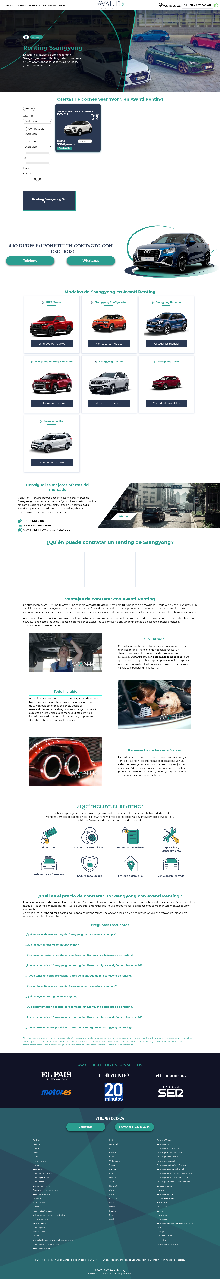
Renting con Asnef (166, 1161)
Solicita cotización (197, 5)
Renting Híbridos (41, 1177)
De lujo (160, 1231)
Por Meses (162, 1206)
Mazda (112, 1211)
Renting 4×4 (163, 1144)
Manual (36, 1156)
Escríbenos (86, 1126)
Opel (111, 1173)
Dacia (112, 1206)
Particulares (49, 5)
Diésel (36, 1206)
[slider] (24, 153)
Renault (113, 1186)
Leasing (161, 1190)
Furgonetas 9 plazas (42, 1211)
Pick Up (160, 1227)
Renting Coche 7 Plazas (168, 1148)
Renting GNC (163, 1219)
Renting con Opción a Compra (171, 1165)
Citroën (112, 1152)
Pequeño (37, 1169)
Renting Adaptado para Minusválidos (175, 1223)
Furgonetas (38, 1181)
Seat (111, 1156)
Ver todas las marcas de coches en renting (53, 1240)
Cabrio (160, 1211)
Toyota (112, 1165)
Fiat (111, 1140)
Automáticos (39, 1231)
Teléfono (30, 260)
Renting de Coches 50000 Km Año (173, 1181)
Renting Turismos (41, 1194)
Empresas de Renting (167, 1244)
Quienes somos (164, 1236)
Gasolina (37, 1198)
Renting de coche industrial (170, 1169)
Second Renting (40, 1223)
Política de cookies (111, 1273)
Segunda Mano (40, 1219)
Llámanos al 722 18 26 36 (134, 1126)
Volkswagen (115, 1161)
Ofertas (9, 5)
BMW (112, 1202)
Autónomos (34, 5)
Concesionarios (164, 1186)
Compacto (38, 1148)
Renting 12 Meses (165, 1140)
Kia (110, 1148)
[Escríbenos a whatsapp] (216, 5)
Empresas (21, 5)
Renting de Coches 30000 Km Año (173, 1177)
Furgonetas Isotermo (167, 1198)
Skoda (112, 1215)
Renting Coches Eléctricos (169, 1152)
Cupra (112, 1190)
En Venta (37, 1236)
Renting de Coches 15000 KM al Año (174, 1173)
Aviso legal (93, 1273)
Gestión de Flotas (41, 1186)
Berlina (36, 1140)
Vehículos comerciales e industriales (50, 1215)
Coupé (36, 1152)
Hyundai (113, 1144)
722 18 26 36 (172, 5)
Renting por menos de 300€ (46, 1244)
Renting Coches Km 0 (167, 1156)
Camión (37, 1144)
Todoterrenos (39, 1202)
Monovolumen (40, 1161)
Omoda (113, 1198)
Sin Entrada (162, 1240)
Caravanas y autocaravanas (46, 1190)
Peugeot (113, 1169)
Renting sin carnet (42, 1248)
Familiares (162, 1202)
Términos (127, 1273)
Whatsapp (90, 260)
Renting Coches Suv (42, 1173)
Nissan (112, 1177)
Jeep (111, 1181)
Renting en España (166, 1194)
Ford (111, 1219)
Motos (62, 5)
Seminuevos (163, 1215)
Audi (111, 1194)
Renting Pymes (40, 1227)
